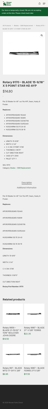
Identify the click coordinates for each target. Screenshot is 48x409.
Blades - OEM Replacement (23, 25)
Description (27, 182)
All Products (7, 25)
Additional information (27, 188)
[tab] (26, 183)
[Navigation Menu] (44, 3)
